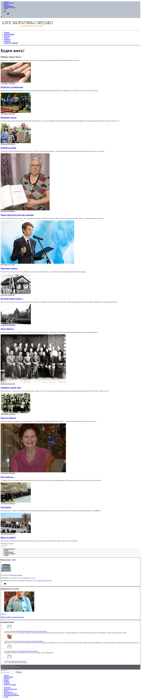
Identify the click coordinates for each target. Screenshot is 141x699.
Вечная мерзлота (9, 549)
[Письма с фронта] (16, 412)
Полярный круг (8, 552)
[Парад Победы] (16, 323)
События (7, 683)
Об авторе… (7, 1)
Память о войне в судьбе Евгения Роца (12, 617)
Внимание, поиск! (9, 117)
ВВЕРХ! (3, 669)
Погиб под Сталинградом (12, 87)
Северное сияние (9, 553)
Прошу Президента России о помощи (17, 215)
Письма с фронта (8, 418)
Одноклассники (25, 578)
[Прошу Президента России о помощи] (25, 210)
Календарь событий (8, 6)
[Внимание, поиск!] (16, 112)
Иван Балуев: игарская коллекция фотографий (30, 641)
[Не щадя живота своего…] (16, 293)
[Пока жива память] (37, 263)
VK (34, 578)
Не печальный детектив (9, 7)
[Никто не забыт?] (16, 532)
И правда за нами (8, 148)
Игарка (5, 4)
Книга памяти (7, 5)
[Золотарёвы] (16, 502)
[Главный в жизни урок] (33, 382)
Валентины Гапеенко (16, 575)
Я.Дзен (5, 8)
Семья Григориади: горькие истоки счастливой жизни (32, 631)
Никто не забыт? (8, 537)
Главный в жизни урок (11, 387)
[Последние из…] (33, 472)
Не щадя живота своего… (12, 299)
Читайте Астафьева (10, 685)
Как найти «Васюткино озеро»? (17, 661)
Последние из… (8, 477)
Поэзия (6, 680)
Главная (6, 675)
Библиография (8, 677)
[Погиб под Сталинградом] (16, 82)
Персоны (3, 614)
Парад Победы (7, 329)
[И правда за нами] (16, 142)
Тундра (6, 555)
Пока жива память (9, 268)
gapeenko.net (41, 580)
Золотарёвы (6, 507)
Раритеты (7, 681)
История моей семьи (9, 3)
